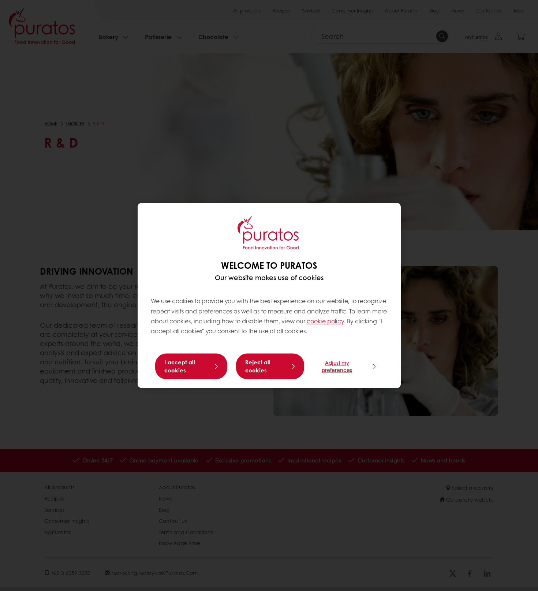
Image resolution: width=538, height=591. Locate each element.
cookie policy (325, 321)
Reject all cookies (257, 366)
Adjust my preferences (337, 366)
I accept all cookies (179, 366)
